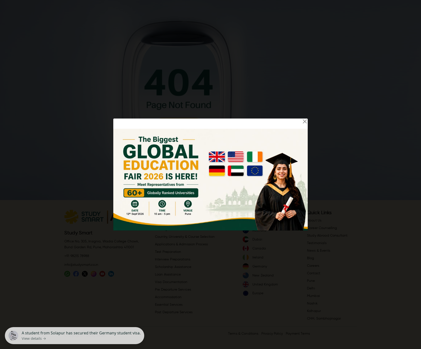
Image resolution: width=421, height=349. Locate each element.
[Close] (305, 121)
